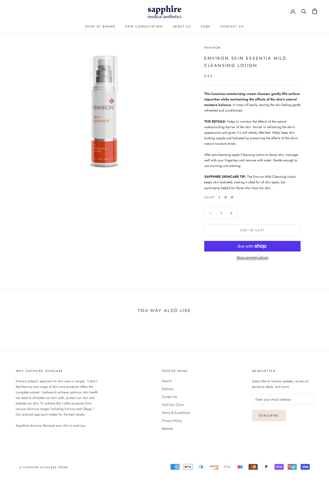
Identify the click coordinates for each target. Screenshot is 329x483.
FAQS (206, 26)
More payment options (252, 257)
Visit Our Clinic (173, 404)
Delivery (167, 388)
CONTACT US (232, 26)
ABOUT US (182, 26)
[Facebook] (219, 197)
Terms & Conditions (176, 412)
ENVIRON (212, 48)
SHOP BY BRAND (100, 26)
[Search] (303, 11)
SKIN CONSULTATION (144, 26)
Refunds (167, 428)
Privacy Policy (172, 420)
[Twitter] (225, 197)
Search (167, 380)
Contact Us (169, 396)
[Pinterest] (231, 197)
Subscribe (269, 415)
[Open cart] (314, 11)
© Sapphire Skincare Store (43, 467)
